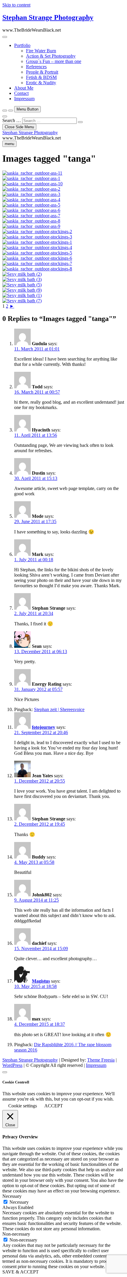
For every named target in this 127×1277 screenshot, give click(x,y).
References (36, 66)
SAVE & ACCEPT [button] (20, 1271)
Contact (21, 93)
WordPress (12, 1065)
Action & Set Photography (51, 56)
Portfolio (22, 45)
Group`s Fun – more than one (53, 61)
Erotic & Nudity (41, 82)
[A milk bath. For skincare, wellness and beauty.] (22, 274)
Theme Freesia (101, 1059)
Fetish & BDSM (41, 77)
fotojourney (43, 727)
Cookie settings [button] (22, 1105)
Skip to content (16, 4)
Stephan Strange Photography (47, 17)
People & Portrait (42, 71)
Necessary (19, 1202)
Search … (11, 120)
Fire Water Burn (41, 50)
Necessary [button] (12, 1196)
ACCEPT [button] (53, 1105)
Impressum (24, 98)
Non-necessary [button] (16, 1234)
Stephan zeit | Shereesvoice (59, 709)
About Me (23, 87)
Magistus (41, 981)
